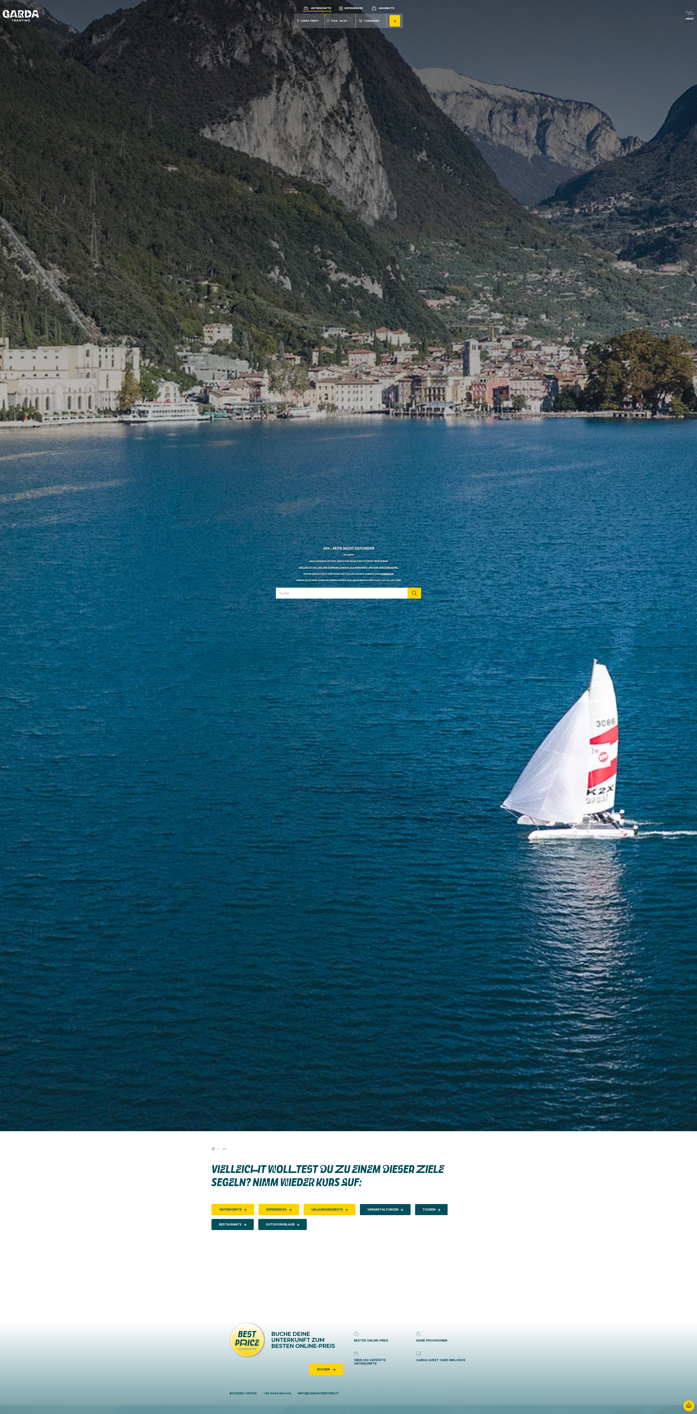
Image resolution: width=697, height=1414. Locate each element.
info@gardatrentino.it (318, 1393)
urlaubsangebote (327, 1209)
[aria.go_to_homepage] (21, 15)
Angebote (386, 8)
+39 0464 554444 (277, 1393)
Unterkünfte (320, 8)
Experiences (353, 8)
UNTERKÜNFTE (230, 1209)
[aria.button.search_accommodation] (395, 21)
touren (429, 1209)
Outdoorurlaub (280, 1224)
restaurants (230, 1224)
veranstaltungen (382, 1209)
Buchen (324, 1369)
